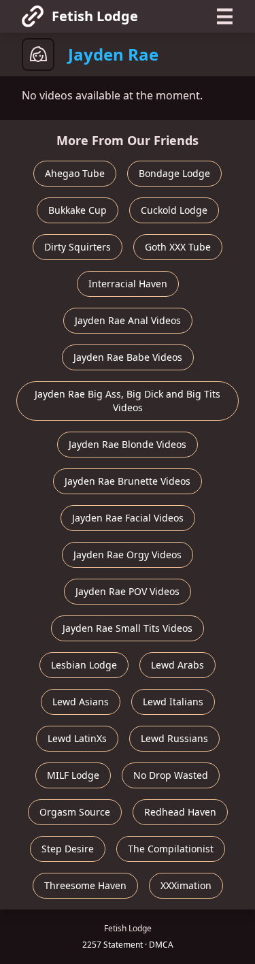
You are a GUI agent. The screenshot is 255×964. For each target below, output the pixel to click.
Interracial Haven (127, 283)
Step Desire (67, 848)
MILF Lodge (73, 775)
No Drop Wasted (170, 775)
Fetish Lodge (95, 16)
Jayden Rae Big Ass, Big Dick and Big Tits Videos (127, 400)
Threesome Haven (85, 885)
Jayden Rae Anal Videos (128, 320)
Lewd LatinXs (77, 738)
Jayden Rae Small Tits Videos (127, 628)
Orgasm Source (74, 811)
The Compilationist (171, 848)
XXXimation (185, 885)
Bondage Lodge (174, 173)
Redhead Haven (180, 811)
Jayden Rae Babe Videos (127, 357)
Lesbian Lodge (84, 664)
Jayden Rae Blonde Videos (127, 444)
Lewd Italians (173, 701)
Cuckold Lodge (174, 210)
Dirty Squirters (77, 246)
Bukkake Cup (77, 210)
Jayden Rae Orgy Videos (127, 554)
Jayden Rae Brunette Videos (127, 481)
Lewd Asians (80, 701)
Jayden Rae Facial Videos (128, 517)
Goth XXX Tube (178, 246)
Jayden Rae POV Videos (127, 591)
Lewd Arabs (177, 664)
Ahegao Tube (75, 173)
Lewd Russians (174, 738)
